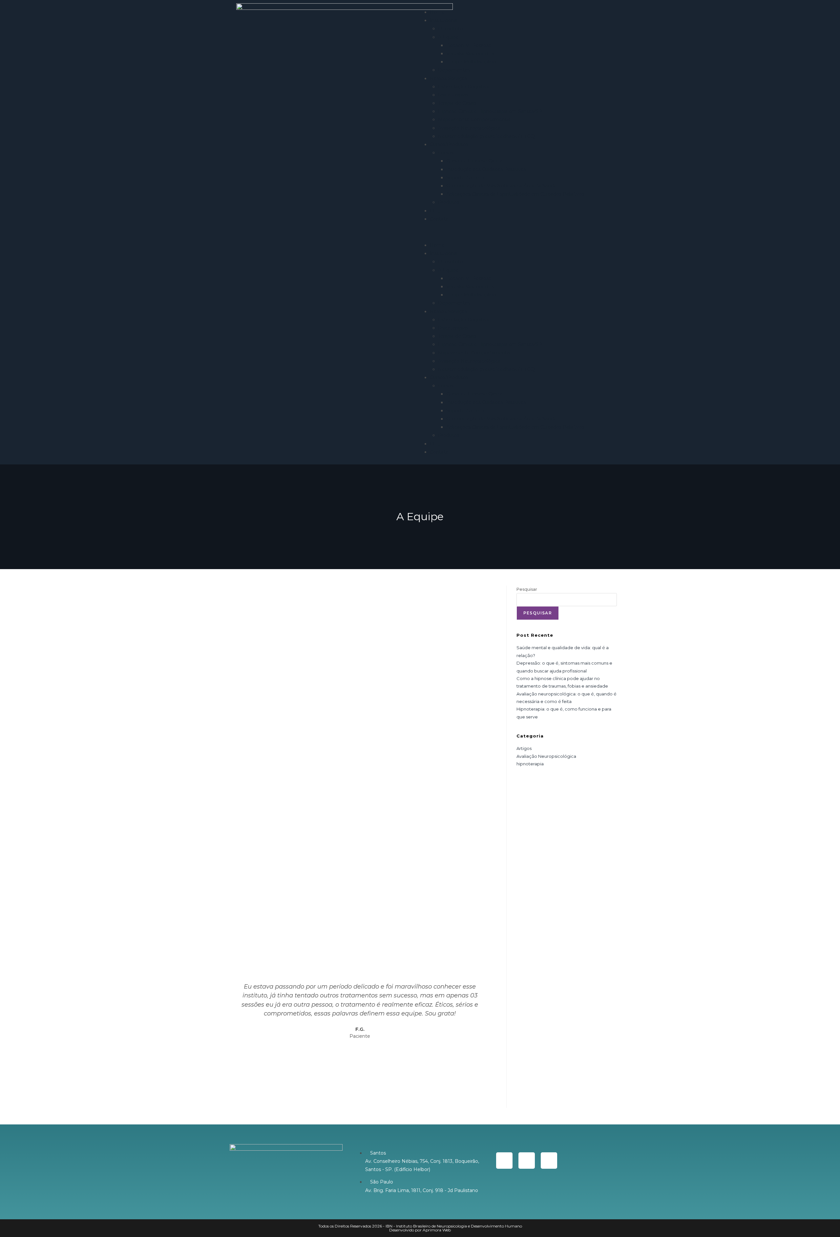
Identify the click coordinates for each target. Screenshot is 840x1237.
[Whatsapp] (504, 1160)
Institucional (444, 20)
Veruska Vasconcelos (470, 53)
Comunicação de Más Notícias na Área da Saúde (501, 186)
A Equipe (448, 37)
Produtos (448, 202)
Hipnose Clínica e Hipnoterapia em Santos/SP (490, 111)
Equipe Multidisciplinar (471, 62)
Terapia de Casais (457, 103)
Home (437, 12)
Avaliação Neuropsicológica (469, 128)
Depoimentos (454, 70)
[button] (513, 232)
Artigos (524, 748)
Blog (435, 211)
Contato (439, 219)
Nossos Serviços (448, 78)
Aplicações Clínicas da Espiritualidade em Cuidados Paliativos (515, 194)
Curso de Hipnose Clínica (474, 161)
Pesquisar (526, 589)
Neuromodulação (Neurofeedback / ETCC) (486, 136)
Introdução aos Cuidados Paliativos (486, 169)
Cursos (445, 153)
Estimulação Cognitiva (463, 87)
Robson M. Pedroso (469, 45)
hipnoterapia (530, 763)
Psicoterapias (453, 95)
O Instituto (450, 29)
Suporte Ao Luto (465, 178)
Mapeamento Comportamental (474, 119)
